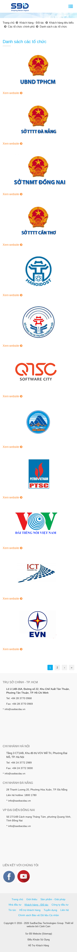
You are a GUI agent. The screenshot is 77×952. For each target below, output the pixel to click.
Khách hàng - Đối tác (36, 904)
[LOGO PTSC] (38, 473)
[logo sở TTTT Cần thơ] (38, 221)
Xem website (11, 93)
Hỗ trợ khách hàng (29, 910)
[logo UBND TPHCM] (38, 69)
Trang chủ (17, 899)
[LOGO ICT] (38, 574)
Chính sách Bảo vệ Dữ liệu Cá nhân (38, 915)
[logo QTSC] (38, 372)
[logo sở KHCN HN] (38, 271)
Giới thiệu (31, 899)
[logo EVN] (38, 625)
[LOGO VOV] (38, 524)
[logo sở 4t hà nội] (38, 322)
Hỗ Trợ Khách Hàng (38, 945)
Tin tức (12, 910)
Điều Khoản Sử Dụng (39, 939)
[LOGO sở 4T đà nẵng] (38, 423)
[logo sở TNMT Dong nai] (38, 170)
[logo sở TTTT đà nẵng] (38, 119)
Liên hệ (64, 910)
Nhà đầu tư (15, 904)
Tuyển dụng (50, 910)
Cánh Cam (44, 926)
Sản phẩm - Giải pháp (52, 899)
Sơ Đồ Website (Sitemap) (38, 933)
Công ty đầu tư (60, 904)
